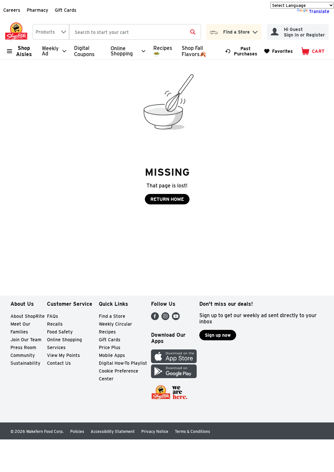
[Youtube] (176, 318)
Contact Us (59, 363)
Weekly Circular (115, 324)
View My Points (63, 355)
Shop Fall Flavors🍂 (194, 51)
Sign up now (218, 335)
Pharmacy (37, 10)
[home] (17, 31)
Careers (11, 10)
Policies (77, 431)
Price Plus (109, 347)
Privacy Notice (154, 431)
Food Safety (60, 331)
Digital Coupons (84, 51)
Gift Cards (65, 10)
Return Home (167, 199)
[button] (255, 30)
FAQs (52, 316)
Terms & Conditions (192, 431)
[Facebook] (155, 318)
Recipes (107, 331)
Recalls (55, 324)
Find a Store (112, 316)
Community (22, 355)
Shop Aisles (24, 51)
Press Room (23, 347)
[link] (241, 51)
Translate (319, 11)
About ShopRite (27, 316)
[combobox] (51, 32)
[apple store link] (174, 361)
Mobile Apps (112, 355)
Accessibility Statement (113, 431)
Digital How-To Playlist (123, 363)
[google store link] (174, 376)
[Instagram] (165, 318)
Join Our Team (25, 339)
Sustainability (25, 363)
